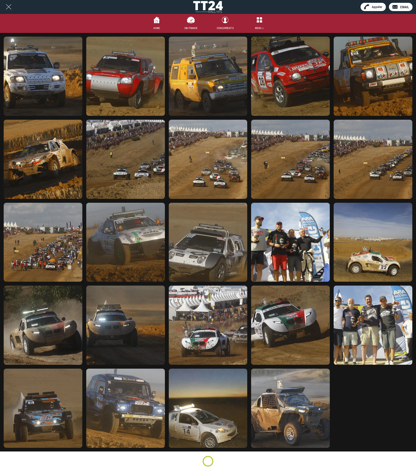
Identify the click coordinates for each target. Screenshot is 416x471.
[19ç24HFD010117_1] (125, 408)
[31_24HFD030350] (43, 76)
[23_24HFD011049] (208, 242)
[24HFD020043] (125, 159)
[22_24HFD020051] (208, 325)
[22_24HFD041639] (373, 242)
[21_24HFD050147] (373, 325)
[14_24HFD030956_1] (208, 408)
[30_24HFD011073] (125, 76)
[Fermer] (8, 7)
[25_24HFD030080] (43, 159)
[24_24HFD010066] (125, 242)
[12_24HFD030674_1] (290, 408)
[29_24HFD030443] (208, 76)
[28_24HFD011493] (290, 76)
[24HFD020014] (373, 159)
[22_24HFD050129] (290, 242)
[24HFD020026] (290, 159)
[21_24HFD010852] (43, 408)
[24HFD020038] (208, 159)
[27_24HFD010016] (373, 76)
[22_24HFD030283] (125, 325)
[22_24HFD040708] (43, 325)
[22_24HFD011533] (290, 325)
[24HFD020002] (43, 242)
